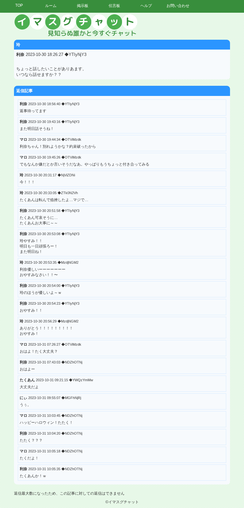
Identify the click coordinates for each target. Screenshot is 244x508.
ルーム (51, 5)
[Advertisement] (185, 109)
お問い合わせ (177, 5)
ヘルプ (146, 5)
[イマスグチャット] (122, 25)
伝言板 (114, 5)
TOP (19, 5)
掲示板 (82, 5)
